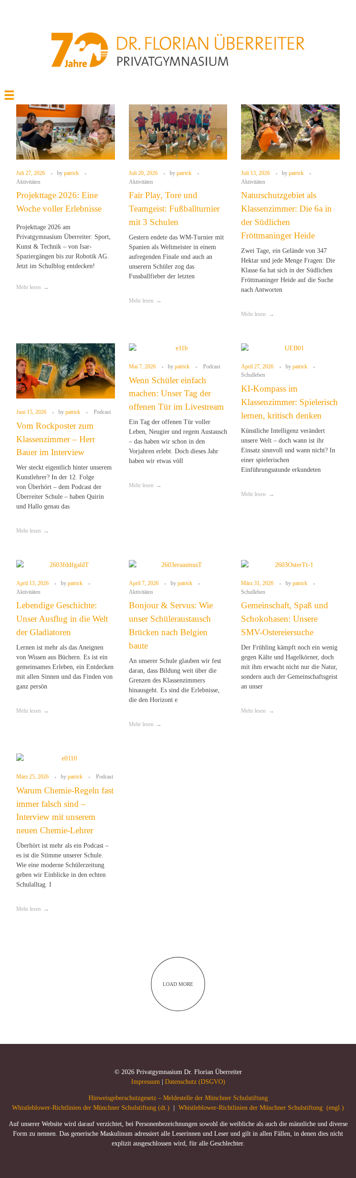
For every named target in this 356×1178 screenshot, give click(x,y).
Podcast (102, 412)
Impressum (145, 1081)
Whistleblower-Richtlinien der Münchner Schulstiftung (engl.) (261, 1107)
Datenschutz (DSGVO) (195, 1081)
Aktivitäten (28, 182)
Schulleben (253, 375)
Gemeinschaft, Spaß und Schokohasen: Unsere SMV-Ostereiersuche (284, 618)
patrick (72, 173)
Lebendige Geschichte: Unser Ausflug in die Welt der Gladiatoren (62, 618)
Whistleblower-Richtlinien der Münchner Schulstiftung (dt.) (91, 1107)
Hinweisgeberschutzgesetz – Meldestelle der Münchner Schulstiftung (178, 1097)
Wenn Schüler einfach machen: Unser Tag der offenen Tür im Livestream (176, 393)
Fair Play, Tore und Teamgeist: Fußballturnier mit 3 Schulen (174, 208)
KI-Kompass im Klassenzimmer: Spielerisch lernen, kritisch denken (289, 402)
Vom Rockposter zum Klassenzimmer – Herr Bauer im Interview (55, 439)
